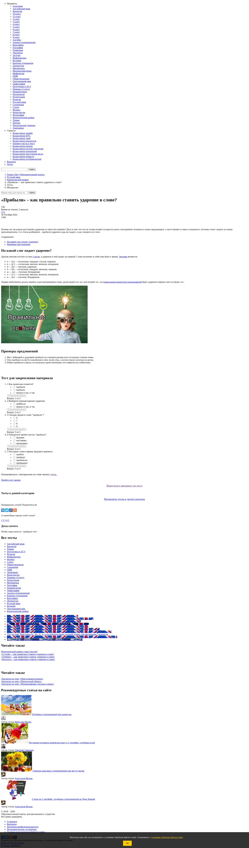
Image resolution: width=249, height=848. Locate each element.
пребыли (20, 390)
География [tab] (12, 585)
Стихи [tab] (10, 562)
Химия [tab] (10, 549)
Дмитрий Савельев (24, 750)
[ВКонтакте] (3, 510)
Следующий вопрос (16, 396)
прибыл (20, 454)
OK (127, 843)
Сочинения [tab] (12, 567)
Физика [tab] (10, 559)
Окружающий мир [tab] (16, 608)
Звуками (123, 256)
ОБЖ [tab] (9, 570)
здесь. (53, 474)
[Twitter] (7, 510)
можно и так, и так (25, 393)
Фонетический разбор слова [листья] (19, 651)
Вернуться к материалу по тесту (125, 485)
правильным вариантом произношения (122, 282)
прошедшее (22, 443)
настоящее (21, 440)
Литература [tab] (12, 601)
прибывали (21, 460)
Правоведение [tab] (14, 588)
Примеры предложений (18, 244)
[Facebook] (11, 510)
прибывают (22, 463)
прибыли (20, 387)
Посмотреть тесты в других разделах (124, 499)
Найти (32, 193)
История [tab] (11, 606)
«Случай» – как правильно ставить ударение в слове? (27, 654)
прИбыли (21, 404)
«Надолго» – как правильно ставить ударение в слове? (28, 659)
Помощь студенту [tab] (15, 577)
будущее (20, 437)
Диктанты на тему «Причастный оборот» (21, 681)
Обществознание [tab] (15, 564)
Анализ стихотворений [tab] (18, 593)
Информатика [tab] (14, 557)
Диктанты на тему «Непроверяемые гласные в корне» (27, 684)
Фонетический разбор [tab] (18, 611)
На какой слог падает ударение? (22, 242)
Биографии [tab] (12, 598)
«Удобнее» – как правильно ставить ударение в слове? (28, 657)
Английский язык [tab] (15, 544)
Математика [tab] (13, 583)
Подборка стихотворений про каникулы (51, 714)
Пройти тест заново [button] (11, 480)
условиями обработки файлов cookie (167, 837)
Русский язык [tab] (13, 603)
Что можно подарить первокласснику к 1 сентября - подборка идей (62, 742)
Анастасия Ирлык (24, 778)
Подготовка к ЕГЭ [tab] (16, 551)
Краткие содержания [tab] (17, 595)
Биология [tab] (11, 546)
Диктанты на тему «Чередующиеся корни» (22, 679)
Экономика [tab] (12, 572)
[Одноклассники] (15, 510)
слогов (36, 256)
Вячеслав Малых (23, 722)
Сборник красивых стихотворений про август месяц (58, 771)
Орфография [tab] (13, 590)
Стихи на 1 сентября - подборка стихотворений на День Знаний (63, 799)
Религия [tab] (11, 554)
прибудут (20, 457)
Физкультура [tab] (13, 575)
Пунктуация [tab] (13, 580)
